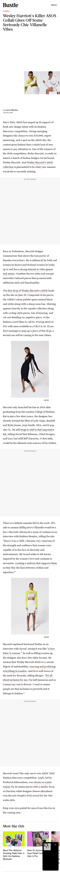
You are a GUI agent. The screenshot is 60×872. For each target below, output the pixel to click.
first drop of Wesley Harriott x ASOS (28, 290)
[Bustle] (10, 5)
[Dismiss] (55, 844)
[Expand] (45, 844)
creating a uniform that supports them (36, 563)
